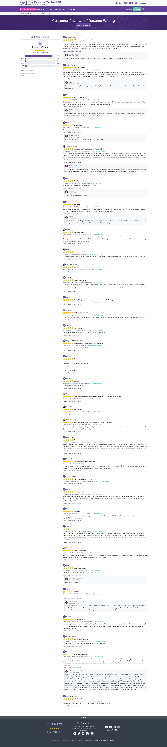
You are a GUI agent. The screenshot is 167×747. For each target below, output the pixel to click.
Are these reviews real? (26, 75)
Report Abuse (71, 51)
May (70, 578)
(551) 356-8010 (84, 723)
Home (22, 14)
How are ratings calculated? (27, 70)
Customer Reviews (32, 14)
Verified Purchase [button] (97, 42)
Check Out (137, 9)
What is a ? (28, 73)
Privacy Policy (111, 740)
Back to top (83, 718)
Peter (70, 602)
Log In (130, 9)
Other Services (60, 9)
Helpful (65, 51)
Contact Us (141, 3)
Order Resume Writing (44, 9)
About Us (71, 9)
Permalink (78, 51)
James (71, 54)
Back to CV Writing (83, 25)
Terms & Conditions (99, 740)
